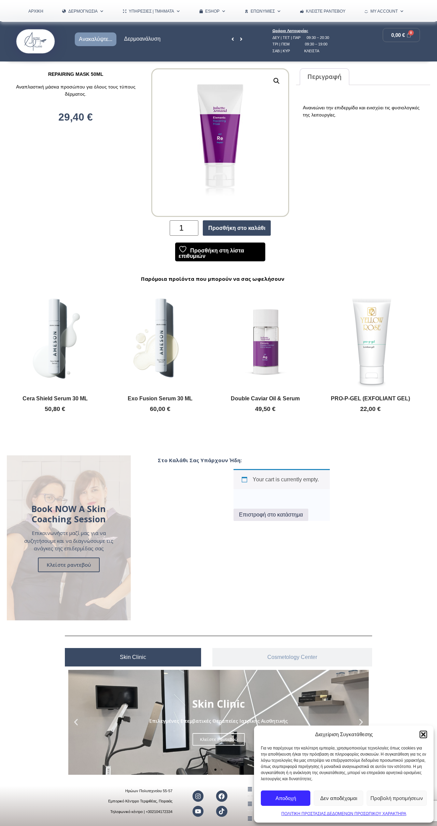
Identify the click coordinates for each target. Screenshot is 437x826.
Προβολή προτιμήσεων (396, 798)
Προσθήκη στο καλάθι (236, 228)
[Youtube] (198, 811)
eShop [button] (212, 11)
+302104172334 (159, 812)
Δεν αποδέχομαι (338, 798)
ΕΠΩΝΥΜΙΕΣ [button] (263, 11)
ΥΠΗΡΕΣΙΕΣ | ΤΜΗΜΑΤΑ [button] (151, 11)
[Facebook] (221, 795)
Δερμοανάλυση (139, 39)
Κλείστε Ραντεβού (326, 11)
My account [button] (384, 11)
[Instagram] (198, 795)
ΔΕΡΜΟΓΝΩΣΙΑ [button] (83, 11)
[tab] (133, 657)
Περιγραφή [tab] (324, 76)
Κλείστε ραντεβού (69, 564)
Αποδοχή (286, 798)
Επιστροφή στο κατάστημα (271, 515)
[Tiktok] (221, 811)
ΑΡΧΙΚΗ (35, 11)
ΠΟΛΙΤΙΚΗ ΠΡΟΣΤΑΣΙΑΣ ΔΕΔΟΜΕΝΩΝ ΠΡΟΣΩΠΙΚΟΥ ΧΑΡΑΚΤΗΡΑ (343, 813)
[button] (423, 734)
